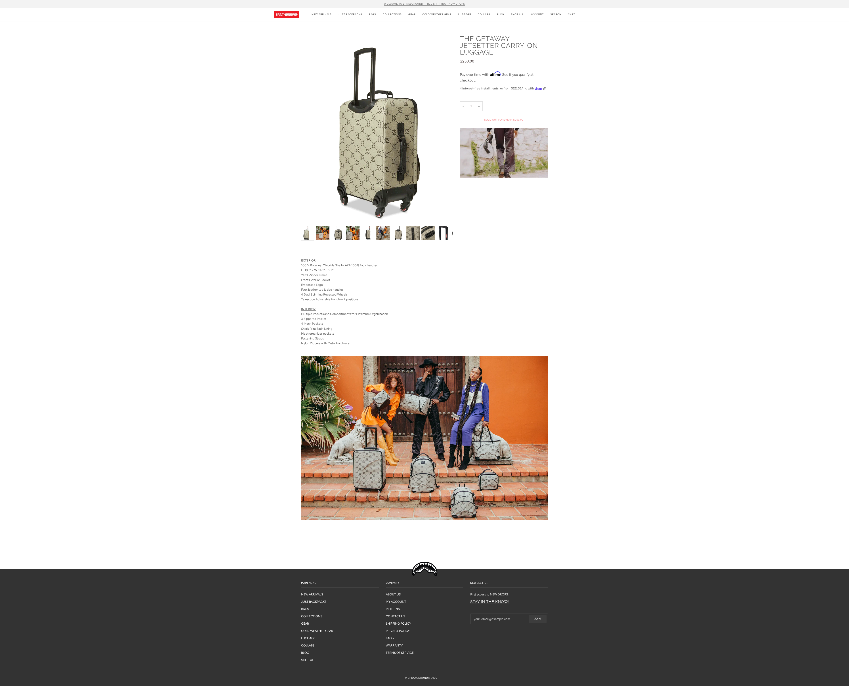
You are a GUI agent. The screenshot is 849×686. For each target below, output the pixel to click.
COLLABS (307, 645)
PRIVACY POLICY (398, 631)
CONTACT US (395, 616)
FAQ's (390, 638)
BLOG (305, 652)
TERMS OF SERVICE (400, 652)
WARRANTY (394, 645)
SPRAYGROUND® (419, 678)
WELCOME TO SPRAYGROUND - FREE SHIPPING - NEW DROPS (424, 4)
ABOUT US (393, 594)
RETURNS (393, 609)
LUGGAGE (308, 638)
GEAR (305, 623)
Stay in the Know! (489, 601)
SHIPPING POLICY (398, 623)
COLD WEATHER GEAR (317, 631)
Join (537, 619)
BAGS (305, 609)
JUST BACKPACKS (313, 601)
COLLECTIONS (311, 616)
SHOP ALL (308, 660)
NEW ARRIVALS (312, 594)
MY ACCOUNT (396, 601)
